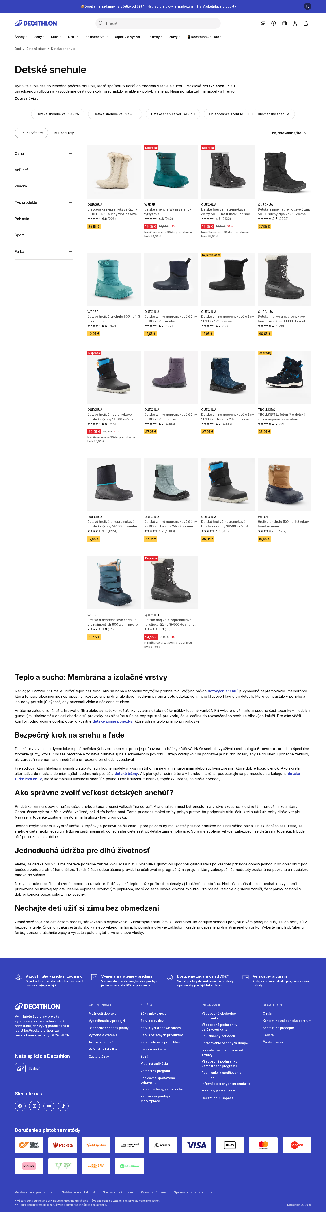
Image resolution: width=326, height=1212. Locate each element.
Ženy (38, 37)
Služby (155, 37)
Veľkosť (21, 170)
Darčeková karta (153, 1049)
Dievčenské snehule (273, 114)
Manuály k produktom (218, 1091)
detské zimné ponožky (112, 721)
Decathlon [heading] (272, 1005)
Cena (19, 153)
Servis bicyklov (152, 1021)
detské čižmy (126, 773)
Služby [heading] (146, 1005)
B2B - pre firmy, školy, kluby (161, 1089)
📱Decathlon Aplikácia (204, 37)
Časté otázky (99, 1056)
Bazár (144, 1056)
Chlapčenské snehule (226, 114)
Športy (20, 37)
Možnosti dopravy (103, 1013)
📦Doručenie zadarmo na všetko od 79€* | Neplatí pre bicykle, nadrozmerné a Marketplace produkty (158, 6)
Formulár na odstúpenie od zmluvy (222, 1052)
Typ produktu (26, 202)
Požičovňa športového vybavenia (157, 1080)
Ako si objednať (101, 1042)
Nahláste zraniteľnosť (78, 1192)
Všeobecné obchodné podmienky (219, 1016)
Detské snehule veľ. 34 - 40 (172, 114)
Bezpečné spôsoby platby (109, 1028)
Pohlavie (22, 219)
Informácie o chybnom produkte (226, 1084)
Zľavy (174, 37)
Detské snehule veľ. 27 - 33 (115, 114)
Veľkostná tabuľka (103, 1049)
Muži (55, 37)
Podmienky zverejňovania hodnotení (221, 1075)
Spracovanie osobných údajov (225, 1043)
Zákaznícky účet (153, 1013)
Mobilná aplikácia (154, 1063)
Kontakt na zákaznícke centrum (287, 1021)
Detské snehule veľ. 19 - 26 (58, 114)
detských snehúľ (223, 691)
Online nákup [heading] (100, 1005)
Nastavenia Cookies (118, 1192)
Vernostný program (155, 1071)
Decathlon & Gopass (217, 1098)
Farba (19, 251)
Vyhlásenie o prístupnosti (34, 1192)
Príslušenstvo (94, 37)
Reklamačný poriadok (218, 1036)
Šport (19, 235)
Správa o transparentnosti (194, 1192)
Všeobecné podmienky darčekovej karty (219, 1027)
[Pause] (307, 6)
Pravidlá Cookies (154, 1192)
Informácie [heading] (211, 1005)
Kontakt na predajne (278, 1028)
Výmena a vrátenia (103, 1035)
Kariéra (268, 1035)
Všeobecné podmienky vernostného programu (219, 1063)
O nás (267, 1013)
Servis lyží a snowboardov (160, 1028)
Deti (71, 37)
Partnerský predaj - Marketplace (155, 1098)
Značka (21, 186)
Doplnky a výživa (127, 37)
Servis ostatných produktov (161, 1035)
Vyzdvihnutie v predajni (107, 1021)
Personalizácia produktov (160, 1042)
